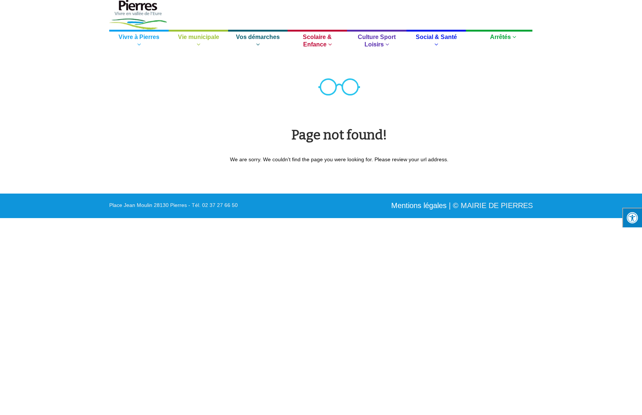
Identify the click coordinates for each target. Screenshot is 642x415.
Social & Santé (436, 37)
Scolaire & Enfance (317, 41)
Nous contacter (425, 12)
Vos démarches (258, 37)
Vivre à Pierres (139, 37)
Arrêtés (501, 37)
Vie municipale (198, 37)
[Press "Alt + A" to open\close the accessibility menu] (632, 217)
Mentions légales (419, 205)
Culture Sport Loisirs (377, 41)
